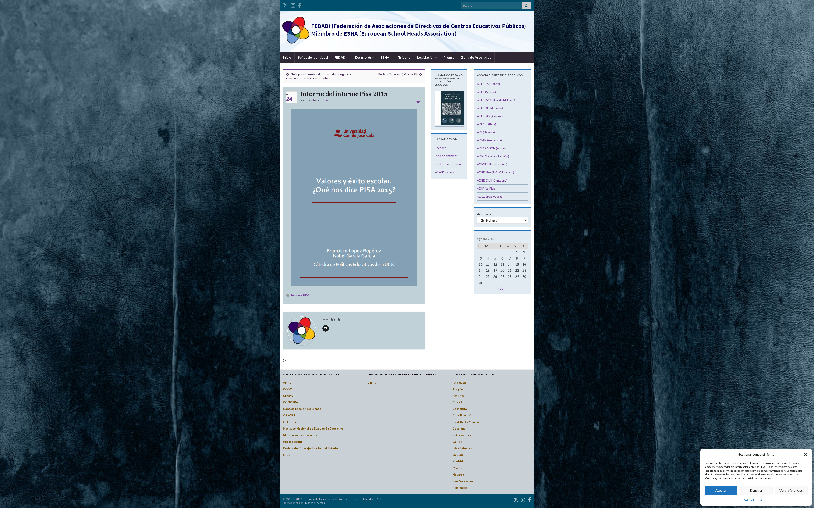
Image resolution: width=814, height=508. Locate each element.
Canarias (459, 402)
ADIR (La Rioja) (486, 188)
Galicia (457, 441)
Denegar (756, 490)
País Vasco (460, 487)
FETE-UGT (290, 422)
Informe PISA (300, 295)
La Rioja (458, 455)
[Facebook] (299, 4)
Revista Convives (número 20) (398, 74)
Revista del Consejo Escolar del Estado (310, 448)
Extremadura (462, 435)
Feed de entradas (446, 156)
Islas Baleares (462, 448)
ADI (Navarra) (486, 132)
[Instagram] (293, 4)
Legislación (426, 57)
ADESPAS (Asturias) (490, 116)
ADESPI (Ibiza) (486, 124)
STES (286, 455)
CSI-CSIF (289, 415)
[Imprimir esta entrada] (418, 101)
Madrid (458, 461)
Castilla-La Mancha (466, 422)
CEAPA (288, 395)
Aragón (458, 389)
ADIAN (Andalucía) (489, 140)
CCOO (287, 389)
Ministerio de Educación (300, 435)
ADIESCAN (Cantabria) (492, 180)
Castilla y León (463, 415)
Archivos (484, 214)
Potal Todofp (292, 441)
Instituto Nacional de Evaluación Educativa (313, 428)
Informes (323, 100)
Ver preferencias (791, 490)
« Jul (501, 288)
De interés (363, 57)
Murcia (457, 468)
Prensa (448, 57)
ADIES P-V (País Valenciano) (495, 172)
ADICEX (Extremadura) (492, 164)
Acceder (440, 148)
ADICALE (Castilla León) (493, 156)
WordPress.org (445, 172)
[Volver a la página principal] (407, 31)
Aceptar (721, 490)
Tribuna (404, 57)
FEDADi (340, 57)
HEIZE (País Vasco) (489, 196)
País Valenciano (464, 481)
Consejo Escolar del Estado (302, 409)
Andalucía (460, 382)
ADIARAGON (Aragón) (492, 148)
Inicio (287, 57)
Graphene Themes (314, 502)
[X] (285, 4)
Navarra (458, 474)
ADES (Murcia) (486, 92)
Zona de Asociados (476, 57)
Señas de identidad (313, 57)
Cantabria (460, 409)
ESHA (385, 57)
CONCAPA (290, 402)
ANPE (287, 382)
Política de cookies (754, 500)
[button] (805, 454)
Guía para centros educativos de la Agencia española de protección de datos (318, 76)
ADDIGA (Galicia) (488, 84)
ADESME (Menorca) (490, 108)
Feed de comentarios (448, 164)
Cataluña (459, 428)
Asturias (459, 395)
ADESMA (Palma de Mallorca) (496, 100)
